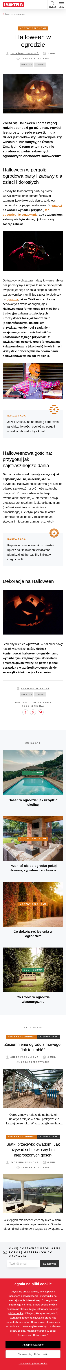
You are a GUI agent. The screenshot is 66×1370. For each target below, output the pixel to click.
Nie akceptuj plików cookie (33, 1354)
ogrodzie (12, 299)
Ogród (40, 64)
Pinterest (33, 712)
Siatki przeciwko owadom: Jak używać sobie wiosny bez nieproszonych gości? (33, 1149)
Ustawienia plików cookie (33, 1363)
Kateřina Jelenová (24, 53)
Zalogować (49, 1263)
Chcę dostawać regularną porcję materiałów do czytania (35, 1252)
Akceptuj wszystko (33, 1344)
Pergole (26, 64)
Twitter (41, 712)
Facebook (25, 712)
